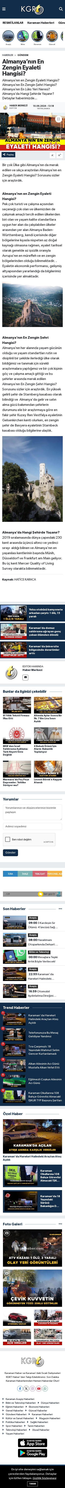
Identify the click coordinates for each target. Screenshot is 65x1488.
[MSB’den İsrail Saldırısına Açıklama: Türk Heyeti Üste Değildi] (17, 735)
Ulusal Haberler (40, 1430)
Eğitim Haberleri (15, 1407)
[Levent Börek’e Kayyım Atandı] (48, 769)
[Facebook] (20, 1388)
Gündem (23, 55)
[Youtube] (39, 1388)
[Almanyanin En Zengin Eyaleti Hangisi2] (32, 479)
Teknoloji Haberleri (16, 1430)
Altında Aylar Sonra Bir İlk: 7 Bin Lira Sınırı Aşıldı (48, 718)
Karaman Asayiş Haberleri (20, 1399)
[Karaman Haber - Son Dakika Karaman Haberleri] (32, 9)
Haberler (7, 55)
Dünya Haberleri (50, 1403)
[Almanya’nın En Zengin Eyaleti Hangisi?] (32, 132)
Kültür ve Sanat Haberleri (20, 1418)
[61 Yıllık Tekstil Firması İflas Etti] (17, 705)
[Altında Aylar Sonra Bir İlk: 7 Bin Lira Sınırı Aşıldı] (48, 705)
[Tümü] (60, 908)
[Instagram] (32, 1388)
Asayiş (33, 918)
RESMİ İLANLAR (13, 22)
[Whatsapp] (45, 1388)
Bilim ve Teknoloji (39, 952)
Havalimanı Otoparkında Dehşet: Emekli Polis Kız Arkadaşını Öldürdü (44, 942)
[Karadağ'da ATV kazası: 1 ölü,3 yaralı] (32, 1248)
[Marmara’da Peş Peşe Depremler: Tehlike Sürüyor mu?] (17, 769)
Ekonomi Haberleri (39, 1407)
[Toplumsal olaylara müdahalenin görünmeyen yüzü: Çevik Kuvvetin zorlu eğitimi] (32, 1288)
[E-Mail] (25, 677)
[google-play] (32, 1453)
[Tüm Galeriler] (60, 1224)
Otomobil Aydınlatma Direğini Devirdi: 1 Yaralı (40, 994)
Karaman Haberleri (40, 22)
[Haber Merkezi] (11, 672)
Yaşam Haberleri (15, 1433)
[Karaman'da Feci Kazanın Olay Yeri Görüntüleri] (48, 1337)
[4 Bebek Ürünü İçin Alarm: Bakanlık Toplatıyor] (48, 735)
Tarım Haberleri (36, 1426)
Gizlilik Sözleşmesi (44, 1478)
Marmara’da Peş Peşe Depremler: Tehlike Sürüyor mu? (16, 782)
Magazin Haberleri (49, 1418)
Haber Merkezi (32, 670)
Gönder (10, 852)
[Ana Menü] (4, 9)
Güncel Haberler (38, 1410)
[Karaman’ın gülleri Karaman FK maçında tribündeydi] (48, 1318)
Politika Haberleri (15, 1422)
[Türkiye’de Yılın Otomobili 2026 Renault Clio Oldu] (17, 1318)
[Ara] (61, 9)
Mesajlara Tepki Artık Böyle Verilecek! (43, 959)
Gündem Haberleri (16, 1414)
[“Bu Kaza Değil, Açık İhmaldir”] (17, 1337)
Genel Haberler (14, 1410)
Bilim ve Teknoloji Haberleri (21, 1403)
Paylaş (10, 154)
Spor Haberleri (14, 1426)
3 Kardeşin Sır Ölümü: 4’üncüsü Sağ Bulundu (41, 925)
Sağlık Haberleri (39, 1422)
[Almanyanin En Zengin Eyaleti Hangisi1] (32, 304)
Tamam (32, 1484)
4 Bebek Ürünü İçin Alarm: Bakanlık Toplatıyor (45, 749)
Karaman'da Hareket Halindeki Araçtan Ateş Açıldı (41, 977)
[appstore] (32, 1443)
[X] (26, 1388)
